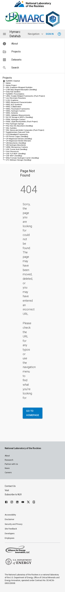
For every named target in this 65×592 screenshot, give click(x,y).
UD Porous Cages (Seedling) (17, 136)
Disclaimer (9, 519)
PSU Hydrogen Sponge (15, 124)
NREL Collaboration (13, 107)
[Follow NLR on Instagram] (11, 502)
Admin (8, 83)
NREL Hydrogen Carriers (15, 111)
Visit (7, 490)
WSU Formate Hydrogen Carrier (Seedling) (22, 158)
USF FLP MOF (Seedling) (16, 154)
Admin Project (11, 85)
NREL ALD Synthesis (14, 104)
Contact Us (10, 486)
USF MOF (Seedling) (14, 156)
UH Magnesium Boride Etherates (18, 141)
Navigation (33, 33)
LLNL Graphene (12, 100)
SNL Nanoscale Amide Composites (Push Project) (25, 130)
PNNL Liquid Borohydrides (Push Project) (22, 121)
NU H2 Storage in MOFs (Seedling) (19, 117)
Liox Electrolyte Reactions (16, 98)
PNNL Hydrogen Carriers (15, 119)
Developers (10, 533)
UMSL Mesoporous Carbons (17, 147)
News (7, 468)
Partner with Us (11, 464)
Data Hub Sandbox (13, 92)
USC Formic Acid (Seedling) (16, 149)
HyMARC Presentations (15, 94)
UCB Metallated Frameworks (17, 134)
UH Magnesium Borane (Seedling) (19, 139)
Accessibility (10, 515)
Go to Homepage (32, 412)
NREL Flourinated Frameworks (18, 109)
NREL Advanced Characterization (19, 102)
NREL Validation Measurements (18, 115)
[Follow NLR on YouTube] (22, 502)
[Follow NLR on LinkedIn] (17, 502)
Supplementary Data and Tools (18, 132)
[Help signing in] (59, 34)
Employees (9, 538)
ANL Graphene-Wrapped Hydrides (19, 87)
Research (9, 460)
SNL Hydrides (11, 128)
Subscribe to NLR (13, 494)
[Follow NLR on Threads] (33, 502)
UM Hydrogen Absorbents (16, 145)
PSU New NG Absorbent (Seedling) (19, 126)
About (7, 456)
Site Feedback (11, 529)
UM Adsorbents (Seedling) (16, 143)
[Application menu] (4, 34)
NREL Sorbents (12, 113)
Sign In (50, 34)
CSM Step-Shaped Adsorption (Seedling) (21, 90)
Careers (8, 472)
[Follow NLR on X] (28, 502)
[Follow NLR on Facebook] (6, 502)
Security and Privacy (13, 524)
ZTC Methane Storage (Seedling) (18, 160)
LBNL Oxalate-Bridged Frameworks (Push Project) (25, 96)
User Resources (12, 151)
